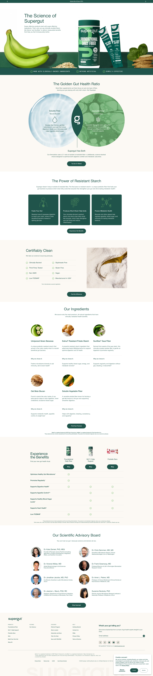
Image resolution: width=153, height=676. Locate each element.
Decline (144, 670)
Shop (61, 5)
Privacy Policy (125, 665)
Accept (134, 670)
